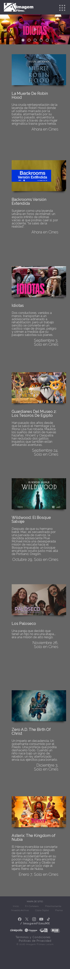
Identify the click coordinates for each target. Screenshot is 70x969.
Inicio (16, 906)
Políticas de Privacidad (35, 940)
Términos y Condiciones (33, 937)
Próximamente (53, 906)
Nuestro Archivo (20, 910)
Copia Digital (42, 910)
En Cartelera (32, 906)
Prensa (59, 910)
